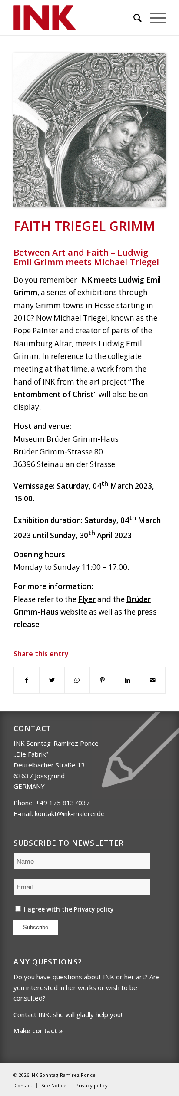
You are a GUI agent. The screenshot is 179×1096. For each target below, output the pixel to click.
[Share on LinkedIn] (127, 680)
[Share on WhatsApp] (77, 680)
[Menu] (154, 17)
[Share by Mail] (152, 680)
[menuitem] (133, 17)
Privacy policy (93, 909)
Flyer (87, 599)
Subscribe (35, 927)
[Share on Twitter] (52, 680)
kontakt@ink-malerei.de (70, 813)
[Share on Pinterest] (102, 680)
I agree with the (67, 909)
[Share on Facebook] (26, 680)
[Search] (133, 17)
